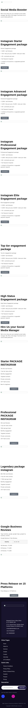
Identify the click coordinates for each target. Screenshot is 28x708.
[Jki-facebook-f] (3, 696)
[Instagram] (13, 696)
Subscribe (22, 687)
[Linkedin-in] (18, 696)
